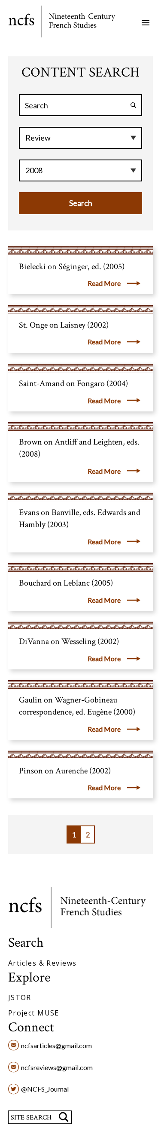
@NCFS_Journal (45, 1089)
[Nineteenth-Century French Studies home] (68, 23)
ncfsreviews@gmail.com (57, 1067)
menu (145, 23)
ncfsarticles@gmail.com (56, 1045)
